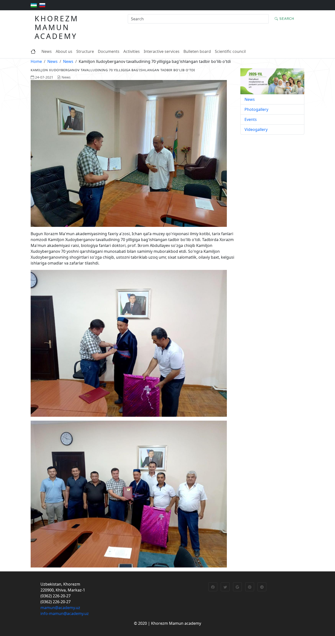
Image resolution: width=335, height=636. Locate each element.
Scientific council (230, 51)
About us (64, 51)
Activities (131, 51)
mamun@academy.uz (60, 607)
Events (251, 119)
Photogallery (256, 109)
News (46, 51)
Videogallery (256, 129)
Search (286, 19)
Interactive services (162, 51)
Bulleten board (197, 51)
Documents (108, 51)
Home (36, 61)
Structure (85, 51)
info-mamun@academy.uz (64, 613)
